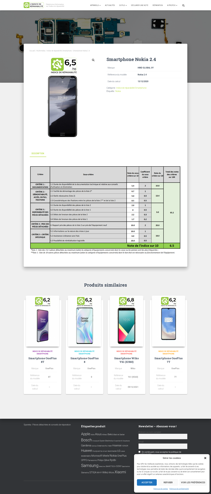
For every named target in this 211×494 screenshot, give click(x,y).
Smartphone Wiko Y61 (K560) (126, 360)
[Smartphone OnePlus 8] (84, 321)
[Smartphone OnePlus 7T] (168, 321)
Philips (100, 460)
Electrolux (109, 440)
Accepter (147, 482)
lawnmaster (112, 451)
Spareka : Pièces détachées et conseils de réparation (47, 425)
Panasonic (92, 460)
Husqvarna (97, 451)
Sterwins (85, 472)
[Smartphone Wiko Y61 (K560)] (126, 321)
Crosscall (95, 441)
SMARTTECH (111, 466)
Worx (111, 472)
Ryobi (113, 459)
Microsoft (96, 455)
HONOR (125, 446)
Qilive (106, 460)
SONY (119, 466)
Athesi (104, 434)
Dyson (102, 441)
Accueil (32, 51)
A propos (171, 5)
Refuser (168, 482)
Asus (98, 434)
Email (141, 442)
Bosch (86, 440)
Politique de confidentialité (179, 489)
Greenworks (102, 446)
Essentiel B (118, 441)
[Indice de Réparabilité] (45, 5)
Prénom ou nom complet (150, 432)
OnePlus (122, 455)
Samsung (89, 465)
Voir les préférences (193, 482)
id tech (105, 451)
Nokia (118, 91)
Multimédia (40, 51)
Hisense (116, 445)
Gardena (86, 445)
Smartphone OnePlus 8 (84, 360)
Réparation (158, 5)
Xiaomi (120, 472)
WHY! (99, 472)
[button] (205, 458)
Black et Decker (119, 435)
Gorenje (94, 446)
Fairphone (126, 441)
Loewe (123, 451)
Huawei (86, 451)
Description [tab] (38, 153)
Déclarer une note (139, 5)
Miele (106, 455)
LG (118, 450)
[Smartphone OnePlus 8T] (42, 321)
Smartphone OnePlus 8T (42, 360)
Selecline (102, 466)
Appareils (94, 5)
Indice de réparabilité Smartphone (59, 51)
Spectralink (126, 466)
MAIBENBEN (86, 456)
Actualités (110, 5)
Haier (110, 446)
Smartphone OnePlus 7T (168, 360)
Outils (122, 5)
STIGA (92, 472)
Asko (93, 434)
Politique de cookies (160, 489)
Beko (110, 434)
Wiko (105, 472)
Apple (85, 434)
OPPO (84, 460)
